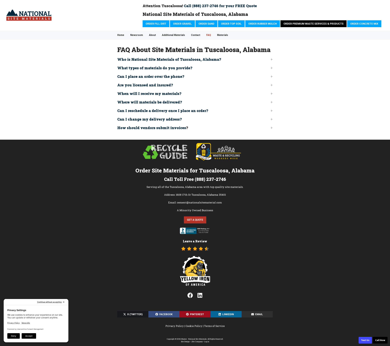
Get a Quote (195, 219)
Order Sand (206, 23)
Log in (206, 341)
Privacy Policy (174, 326)
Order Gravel (182, 23)
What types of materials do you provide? (154, 67)
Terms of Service (214, 326)
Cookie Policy (194, 326)
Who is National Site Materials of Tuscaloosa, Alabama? (169, 59)
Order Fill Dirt (156, 23)
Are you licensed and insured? (145, 85)
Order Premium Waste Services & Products (314, 23)
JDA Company (197, 341)
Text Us (365, 340)
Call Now (380, 340)
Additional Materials (173, 35)
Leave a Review (195, 241)
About (152, 35)
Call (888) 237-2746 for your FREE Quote (220, 5)
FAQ (208, 35)
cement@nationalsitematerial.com (199, 202)
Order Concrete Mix (364, 23)
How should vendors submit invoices (151, 127)
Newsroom (136, 35)
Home (120, 35)
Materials (222, 35)
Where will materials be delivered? (149, 102)
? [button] (152, 127)
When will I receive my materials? (149, 93)
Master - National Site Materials (194, 339)
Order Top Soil (231, 23)
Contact (195, 35)
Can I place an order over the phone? (150, 76)
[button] (195, 59)
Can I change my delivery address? (149, 119)
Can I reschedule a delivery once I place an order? (162, 110)
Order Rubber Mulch (262, 23)
